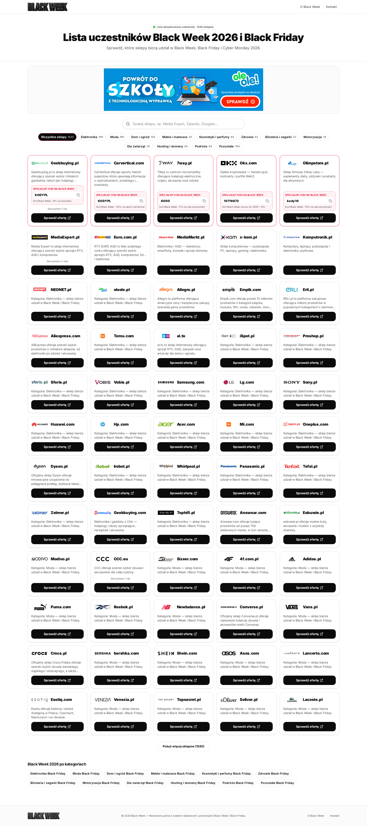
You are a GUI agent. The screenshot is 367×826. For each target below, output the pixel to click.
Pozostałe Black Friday (277, 783)
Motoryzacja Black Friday (101, 783)
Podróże (203, 146)
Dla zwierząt (138, 146)
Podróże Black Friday (238, 783)
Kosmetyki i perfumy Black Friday (226, 773)
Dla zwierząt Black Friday (145, 783)
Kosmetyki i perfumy (216, 137)
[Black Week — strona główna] (48, 7)
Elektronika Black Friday (47, 773)
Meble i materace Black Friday (173, 773)
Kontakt (331, 6)
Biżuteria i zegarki (280, 137)
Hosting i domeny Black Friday (193, 783)
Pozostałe (229, 146)
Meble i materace (177, 137)
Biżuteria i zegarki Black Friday (52, 783)
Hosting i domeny (172, 146)
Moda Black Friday (86, 773)
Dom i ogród (143, 137)
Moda (117, 137)
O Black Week (310, 6)
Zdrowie (249, 137)
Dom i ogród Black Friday (125, 773)
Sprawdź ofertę (55, 218)
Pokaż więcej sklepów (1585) (183, 746)
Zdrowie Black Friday (273, 773)
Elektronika (92, 137)
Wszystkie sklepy (57, 137)
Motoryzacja (314, 137)
